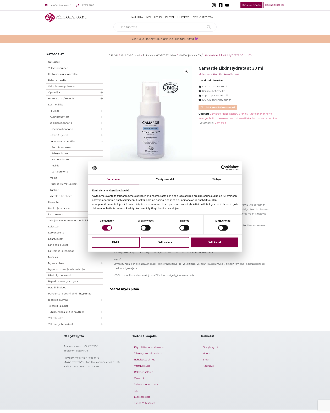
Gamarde (215, 113)
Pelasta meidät (57, 80)
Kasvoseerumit (226, 118)
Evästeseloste (142, 396)
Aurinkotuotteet (59, 116)
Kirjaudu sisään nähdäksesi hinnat (219, 74)
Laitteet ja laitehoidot (61, 250)
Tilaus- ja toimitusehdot (148, 353)
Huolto (183, 17)
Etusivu (112, 55)
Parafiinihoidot (57, 287)
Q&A (136, 390)
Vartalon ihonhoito (61, 196)
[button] (186, 71)
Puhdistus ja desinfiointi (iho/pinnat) (70, 293)
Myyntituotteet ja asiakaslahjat (66, 269)
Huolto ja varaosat (59, 208)
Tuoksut (54, 190)
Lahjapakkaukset (58, 244)
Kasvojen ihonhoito (61, 129)
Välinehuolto (55, 318)
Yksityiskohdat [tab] (165, 179)
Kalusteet (53, 226)
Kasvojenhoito (60, 159)
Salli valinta (165, 242)
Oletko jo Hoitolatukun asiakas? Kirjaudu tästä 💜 (165, 38)
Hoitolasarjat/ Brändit (61, 98)
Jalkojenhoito (60, 153)
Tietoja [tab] (216, 179)
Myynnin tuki (56, 263)
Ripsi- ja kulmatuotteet (64, 183)
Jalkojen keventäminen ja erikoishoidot (71, 220)
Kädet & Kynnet (59, 135)
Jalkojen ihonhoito (61, 122)
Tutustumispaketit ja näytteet (66, 311)
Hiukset (54, 110)
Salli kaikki (214, 242)
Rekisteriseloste (143, 372)
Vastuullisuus (142, 365)
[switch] (146, 228)
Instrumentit (55, 214)
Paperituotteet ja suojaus (63, 281)
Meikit (55, 165)
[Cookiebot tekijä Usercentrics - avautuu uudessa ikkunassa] (223, 167)
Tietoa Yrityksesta (144, 403)
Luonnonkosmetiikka (62, 141)
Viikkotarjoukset (58, 68)
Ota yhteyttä (203, 17)
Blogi (169, 17)
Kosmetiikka (55, 104)
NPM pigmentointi (59, 275)
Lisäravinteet (55, 238)
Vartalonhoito (60, 171)
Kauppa (137, 17)
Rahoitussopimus (144, 359)
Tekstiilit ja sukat (58, 305)
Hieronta (53, 202)
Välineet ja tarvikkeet (60, 324)
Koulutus (154, 17)
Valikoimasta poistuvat (62, 86)
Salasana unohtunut (146, 384)
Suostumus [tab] (113, 179)
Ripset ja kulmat (58, 299)
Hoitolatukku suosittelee (63, 74)
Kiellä (115, 242)
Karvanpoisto (56, 232)
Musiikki (53, 257)
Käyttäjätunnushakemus (148, 347)
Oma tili (139, 378)
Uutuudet (54, 61)
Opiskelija (54, 92)
